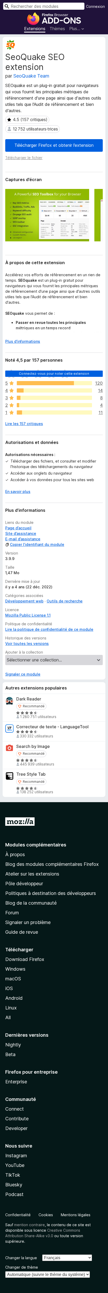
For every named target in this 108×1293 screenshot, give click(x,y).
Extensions (34, 28)
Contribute (17, 1118)
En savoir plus (17, 491)
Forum (12, 912)
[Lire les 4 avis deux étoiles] (54, 405)
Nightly (13, 1044)
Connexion (95, 6)
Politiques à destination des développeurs (50, 893)
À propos (15, 854)
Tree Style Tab (31, 774)
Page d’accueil (18, 528)
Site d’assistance (20, 533)
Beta (10, 1054)
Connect (14, 1109)
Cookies (46, 1215)
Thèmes (57, 28)
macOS (13, 978)
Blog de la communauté (31, 903)
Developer (16, 1128)
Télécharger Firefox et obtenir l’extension (54, 145)
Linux (11, 1008)
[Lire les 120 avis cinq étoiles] (54, 383)
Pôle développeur (24, 883)
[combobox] (43, 6)
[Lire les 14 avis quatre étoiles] (54, 390)
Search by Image (33, 746)
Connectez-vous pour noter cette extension (54, 374)
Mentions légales (75, 1215)
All (8, 1017)
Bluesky (13, 1184)
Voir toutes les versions (27, 643)
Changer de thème (21, 1267)
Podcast (14, 1194)
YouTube (14, 1165)
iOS (9, 988)
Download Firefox (24, 959)
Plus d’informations (22, 341)
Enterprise (16, 1081)
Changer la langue (21, 1258)
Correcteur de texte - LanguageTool (52, 726)
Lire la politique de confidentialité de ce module (49, 629)
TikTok (12, 1175)
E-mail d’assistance (22, 539)
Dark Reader (28, 699)
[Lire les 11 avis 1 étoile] (54, 412)
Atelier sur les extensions (32, 874)
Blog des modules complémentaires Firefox (52, 864)
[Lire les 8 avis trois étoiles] (54, 398)
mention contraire (29, 1225)
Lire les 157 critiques (24, 423)
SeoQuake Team (31, 76)
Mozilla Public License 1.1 (28, 615)
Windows (15, 969)
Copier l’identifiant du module (37, 544)
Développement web (24, 601)
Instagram (16, 1155)
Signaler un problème (28, 922)
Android (14, 998)
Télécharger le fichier (23, 157)
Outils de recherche (65, 601)
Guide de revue (21, 932)
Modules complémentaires (35, 844)
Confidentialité (18, 1215)
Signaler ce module (22, 674)
